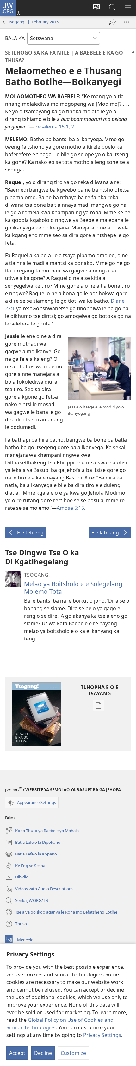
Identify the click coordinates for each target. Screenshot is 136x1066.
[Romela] (112, 22)
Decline (43, 1053)
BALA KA (15, 38)
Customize (73, 1053)
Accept (17, 1053)
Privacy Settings (102, 1035)
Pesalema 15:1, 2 (54, 126)
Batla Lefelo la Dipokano (32, 842)
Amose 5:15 (70, 507)
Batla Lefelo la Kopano (31, 854)
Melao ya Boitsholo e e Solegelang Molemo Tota (73, 588)
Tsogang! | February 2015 (33, 22)
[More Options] (126, 22)
